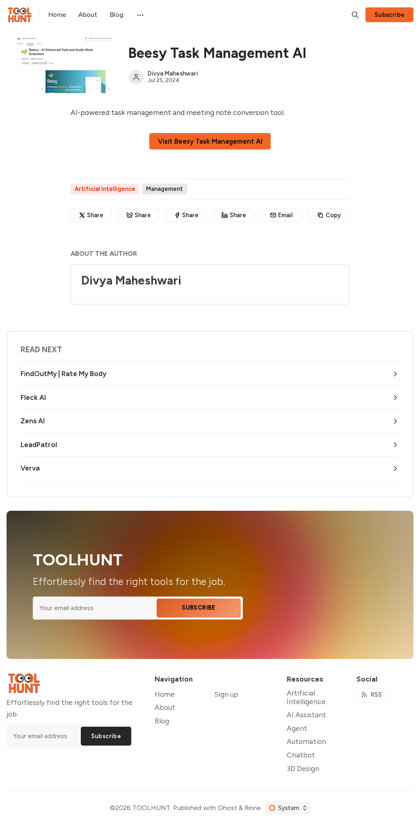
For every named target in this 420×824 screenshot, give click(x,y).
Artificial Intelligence (105, 189)
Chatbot (301, 755)
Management (164, 189)
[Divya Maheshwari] (136, 77)
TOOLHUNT (151, 808)
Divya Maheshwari (173, 73)
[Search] (355, 14)
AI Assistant (306, 714)
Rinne (252, 808)
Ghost (227, 808)
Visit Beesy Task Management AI (210, 141)
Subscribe (389, 14)
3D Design (303, 768)
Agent (297, 728)
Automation (306, 741)
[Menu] (139, 15)
